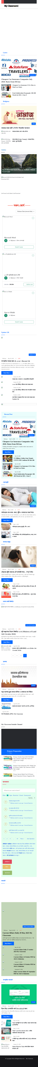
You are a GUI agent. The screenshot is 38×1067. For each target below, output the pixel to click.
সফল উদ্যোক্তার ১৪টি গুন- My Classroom (12, 714)
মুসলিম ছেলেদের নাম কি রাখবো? (16, 815)
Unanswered (27, 795)
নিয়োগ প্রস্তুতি (20, 278)
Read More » (7, 373)
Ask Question (30, 838)
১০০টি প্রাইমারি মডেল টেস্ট (12, 275)
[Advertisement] (19, 30)
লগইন (6, 867)
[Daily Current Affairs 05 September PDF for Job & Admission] (3, 969)
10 (17, 838)
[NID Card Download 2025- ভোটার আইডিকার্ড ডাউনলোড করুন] (6, 1031)
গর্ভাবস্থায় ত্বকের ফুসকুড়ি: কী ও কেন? (21, 526)
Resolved (15, 795)
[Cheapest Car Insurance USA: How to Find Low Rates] (6, 87)
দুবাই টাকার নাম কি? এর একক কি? (16, 830)
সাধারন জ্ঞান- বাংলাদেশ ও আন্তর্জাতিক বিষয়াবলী (23, 379)
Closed (21, 795)
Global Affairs (25, 905)
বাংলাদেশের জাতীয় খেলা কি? (15, 823)
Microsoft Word (10, 238)
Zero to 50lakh (9, 312)
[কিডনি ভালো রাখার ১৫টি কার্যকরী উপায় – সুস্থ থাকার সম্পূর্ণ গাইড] (6, 594)
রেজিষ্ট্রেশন (7, 861)
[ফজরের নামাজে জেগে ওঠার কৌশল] (6, 133)
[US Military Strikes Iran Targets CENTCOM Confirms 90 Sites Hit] (7, 458)
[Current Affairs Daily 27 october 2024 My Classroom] (3, 947)
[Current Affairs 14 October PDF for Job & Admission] (3, 955)
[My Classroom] (11, 6)
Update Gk (7, 911)
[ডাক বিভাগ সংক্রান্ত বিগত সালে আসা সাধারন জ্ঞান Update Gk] (2, 395)
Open (10, 795)
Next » (22, 838)
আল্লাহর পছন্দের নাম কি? (14, 801)
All (7, 795)
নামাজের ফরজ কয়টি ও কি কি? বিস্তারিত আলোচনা (15, 128)
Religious (6, 101)
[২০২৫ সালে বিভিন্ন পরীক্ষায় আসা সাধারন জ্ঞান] (2, 382)
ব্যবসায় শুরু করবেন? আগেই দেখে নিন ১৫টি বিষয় (23, 706)
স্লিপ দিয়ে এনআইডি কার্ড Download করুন (14, 1009)
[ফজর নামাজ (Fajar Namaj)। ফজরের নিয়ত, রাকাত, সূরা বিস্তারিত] (6, 141)
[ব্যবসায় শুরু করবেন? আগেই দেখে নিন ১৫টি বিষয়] (6, 706)
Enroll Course (19, 247)
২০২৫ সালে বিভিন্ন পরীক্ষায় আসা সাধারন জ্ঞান (22, 384)
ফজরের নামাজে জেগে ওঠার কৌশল (20, 131)
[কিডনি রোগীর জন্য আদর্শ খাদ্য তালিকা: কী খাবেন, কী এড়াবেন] (6, 586)
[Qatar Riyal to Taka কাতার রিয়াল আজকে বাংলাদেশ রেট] (6, 1046)
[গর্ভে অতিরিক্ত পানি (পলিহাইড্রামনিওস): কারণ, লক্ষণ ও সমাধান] (6, 534)
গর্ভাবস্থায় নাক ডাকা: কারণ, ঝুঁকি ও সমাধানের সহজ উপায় (17, 512)
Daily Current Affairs (10, 905)
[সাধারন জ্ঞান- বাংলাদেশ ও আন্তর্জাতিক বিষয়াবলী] (2, 377)
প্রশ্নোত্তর (7, 873)
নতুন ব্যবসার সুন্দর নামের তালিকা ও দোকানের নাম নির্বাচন (17, 692)
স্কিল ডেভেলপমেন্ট (20, 240)
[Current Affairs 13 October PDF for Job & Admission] (3, 962)
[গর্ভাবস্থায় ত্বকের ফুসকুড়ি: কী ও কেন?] (6, 527)
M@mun (13, 240)
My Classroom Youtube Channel (11, 724)
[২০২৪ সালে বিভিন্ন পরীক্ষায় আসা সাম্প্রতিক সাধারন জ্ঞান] (2, 388)
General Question (28, 803)
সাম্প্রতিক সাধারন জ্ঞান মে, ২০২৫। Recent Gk (15, 361)
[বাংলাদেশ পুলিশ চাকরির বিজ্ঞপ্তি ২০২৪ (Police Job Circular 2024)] (6, 648)
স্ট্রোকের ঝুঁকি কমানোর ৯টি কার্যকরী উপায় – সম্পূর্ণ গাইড (17, 572)
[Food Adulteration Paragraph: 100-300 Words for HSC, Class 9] (6, 95)
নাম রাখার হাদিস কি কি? (14, 808)
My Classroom (29, 1058)
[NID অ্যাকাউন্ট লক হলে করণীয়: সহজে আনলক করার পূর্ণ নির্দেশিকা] (6, 1023)
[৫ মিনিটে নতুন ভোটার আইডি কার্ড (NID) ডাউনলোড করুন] (6, 1039)
